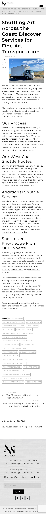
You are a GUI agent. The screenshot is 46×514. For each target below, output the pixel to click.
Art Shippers (32, 326)
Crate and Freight (11, 344)
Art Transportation (11, 333)
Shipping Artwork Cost (13, 382)
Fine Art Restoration (12, 367)
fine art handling (11, 356)
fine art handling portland (15, 359)
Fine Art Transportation (14, 371)
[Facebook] (17, 498)
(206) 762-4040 (27, 469)
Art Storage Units (24, 330)
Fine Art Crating (10, 352)
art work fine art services (15, 337)
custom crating (28, 344)
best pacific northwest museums (17, 341)
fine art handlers (27, 352)
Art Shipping (8, 330)
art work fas (28, 333)
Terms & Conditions (16, 511)
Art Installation (15, 318)
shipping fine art (33, 382)
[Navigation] (41, 5)
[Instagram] (22, 498)
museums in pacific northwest (16, 374)
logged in (18, 427)
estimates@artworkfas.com (22, 463)
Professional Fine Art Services (17, 378)
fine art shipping (31, 367)
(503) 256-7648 (28, 460)
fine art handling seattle (14, 363)
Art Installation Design (13, 322)
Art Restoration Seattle (13, 326)
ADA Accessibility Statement (32, 511)
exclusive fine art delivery (15, 348)
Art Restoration (33, 322)
